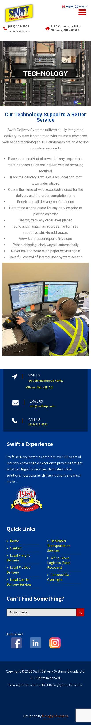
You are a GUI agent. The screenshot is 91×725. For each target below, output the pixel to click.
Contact (16, 548)
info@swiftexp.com (19, 31)
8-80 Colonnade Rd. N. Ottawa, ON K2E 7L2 (66, 28)
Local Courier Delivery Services (19, 582)
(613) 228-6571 (18, 26)
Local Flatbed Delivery (18, 570)
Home (14, 541)
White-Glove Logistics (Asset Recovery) (59, 563)
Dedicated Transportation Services (58, 546)
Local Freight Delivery (18, 558)
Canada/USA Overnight (58, 577)
